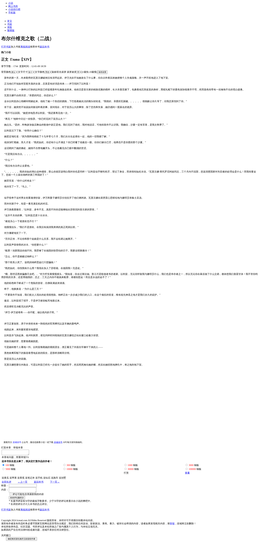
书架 (9, 24)
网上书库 (13, 6)
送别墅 (62, 478)
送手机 (39, 478)
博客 (9, 27)
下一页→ (55, 482)
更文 (9, 21)
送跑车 (54, 478)
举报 (172, 523)
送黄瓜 (5, 478)
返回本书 (38, 482)
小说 (10, 3)
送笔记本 (30, 478)
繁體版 (10, 30)
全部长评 (6, 482)
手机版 (11, 12)
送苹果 (13, 478)
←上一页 (22, 482)
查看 (187, 473)
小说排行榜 (14, 9)
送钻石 (46, 478)
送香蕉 (21, 478)
